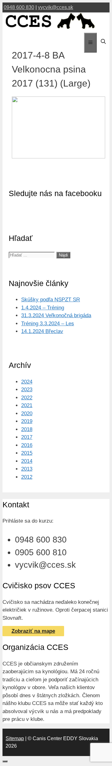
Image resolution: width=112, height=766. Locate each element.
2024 (26, 382)
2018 (26, 429)
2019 (26, 421)
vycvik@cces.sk (55, 7)
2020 (26, 413)
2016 (26, 445)
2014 (26, 461)
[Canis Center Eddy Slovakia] (50, 28)
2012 (26, 477)
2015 (26, 453)
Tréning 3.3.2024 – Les (47, 324)
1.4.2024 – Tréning (42, 308)
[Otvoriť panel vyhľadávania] (103, 41)
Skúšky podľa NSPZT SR (50, 300)
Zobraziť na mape (33, 631)
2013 (26, 469)
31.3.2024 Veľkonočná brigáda (56, 315)
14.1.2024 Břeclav (42, 331)
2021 (26, 405)
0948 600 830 (19, 7)
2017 (26, 437)
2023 (26, 389)
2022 (26, 398)
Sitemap (15, 738)
